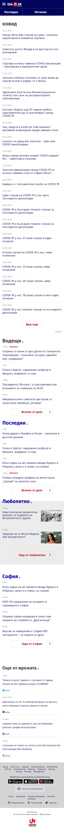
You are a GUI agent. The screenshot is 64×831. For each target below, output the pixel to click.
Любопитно (16, 501)
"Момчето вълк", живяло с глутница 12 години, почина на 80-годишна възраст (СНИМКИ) (27, 682)
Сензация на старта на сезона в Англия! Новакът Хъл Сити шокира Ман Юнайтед (31, 747)
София (10, 576)
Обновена (13, 346)
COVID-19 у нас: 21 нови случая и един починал (26, 240)
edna (7, 712)
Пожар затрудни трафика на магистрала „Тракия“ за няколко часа (28, 479)
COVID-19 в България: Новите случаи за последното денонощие (28, 211)
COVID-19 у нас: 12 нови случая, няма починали (26, 268)
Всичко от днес (32, 412)
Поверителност (17, 803)
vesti (7, 734)
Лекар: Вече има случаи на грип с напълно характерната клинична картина (30, 36)
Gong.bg (25, 767)
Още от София (32, 644)
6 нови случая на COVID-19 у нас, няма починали (27, 254)
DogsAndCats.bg (37, 767)
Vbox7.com (15, 767)
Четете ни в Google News (32, 789)
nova (7, 690)
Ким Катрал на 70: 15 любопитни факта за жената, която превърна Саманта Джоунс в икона (29, 704)
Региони (40, 12)
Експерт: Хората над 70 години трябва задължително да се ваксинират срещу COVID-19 (27, 112)
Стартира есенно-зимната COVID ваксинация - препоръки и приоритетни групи (31, 65)
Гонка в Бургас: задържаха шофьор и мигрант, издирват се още (26, 371)
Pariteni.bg (42, 769)
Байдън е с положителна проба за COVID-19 (30, 184)
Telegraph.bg (38, 771)
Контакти (51, 796)
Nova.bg (27, 771)
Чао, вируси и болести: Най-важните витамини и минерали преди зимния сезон (30, 128)
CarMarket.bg (52, 767)
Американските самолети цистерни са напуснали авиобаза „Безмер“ (27, 401)
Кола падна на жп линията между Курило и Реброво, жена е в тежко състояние (30, 464)
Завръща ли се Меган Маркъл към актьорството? (20, 535)
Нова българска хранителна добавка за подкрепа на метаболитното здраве (19, 515)
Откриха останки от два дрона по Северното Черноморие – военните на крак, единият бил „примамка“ (31, 355)
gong (7, 755)
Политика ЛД (36, 803)
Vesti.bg (19, 771)
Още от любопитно (32, 555)
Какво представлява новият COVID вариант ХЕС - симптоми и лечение (30, 157)
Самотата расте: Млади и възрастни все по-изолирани (30, 51)
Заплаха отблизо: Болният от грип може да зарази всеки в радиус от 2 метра (30, 79)
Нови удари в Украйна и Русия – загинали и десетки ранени (30, 435)
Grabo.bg (31, 769)
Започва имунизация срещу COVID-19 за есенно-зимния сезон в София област (28, 171)
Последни (11, 12)
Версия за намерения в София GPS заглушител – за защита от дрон (24, 633)
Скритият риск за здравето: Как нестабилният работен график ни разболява (27, 725)
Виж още (32, 324)
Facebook (32, 799)
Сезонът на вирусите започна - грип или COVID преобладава (28, 143)
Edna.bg (51, 769)
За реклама (20, 796)
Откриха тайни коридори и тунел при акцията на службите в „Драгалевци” (26, 618)
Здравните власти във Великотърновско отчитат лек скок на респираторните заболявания (29, 95)
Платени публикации (36, 796)
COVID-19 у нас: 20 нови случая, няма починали (26, 282)
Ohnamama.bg (20, 769)
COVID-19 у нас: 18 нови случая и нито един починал (30, 297)
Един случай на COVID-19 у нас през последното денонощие (25, 197)
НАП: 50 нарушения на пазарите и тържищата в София (24, 603)
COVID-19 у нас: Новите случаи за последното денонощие (32, 311)
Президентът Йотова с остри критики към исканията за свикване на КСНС (29, 386)
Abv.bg (5, 767)
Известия (53, 803)
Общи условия (45, 814)
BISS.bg (8, 769)
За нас (11, 796)
